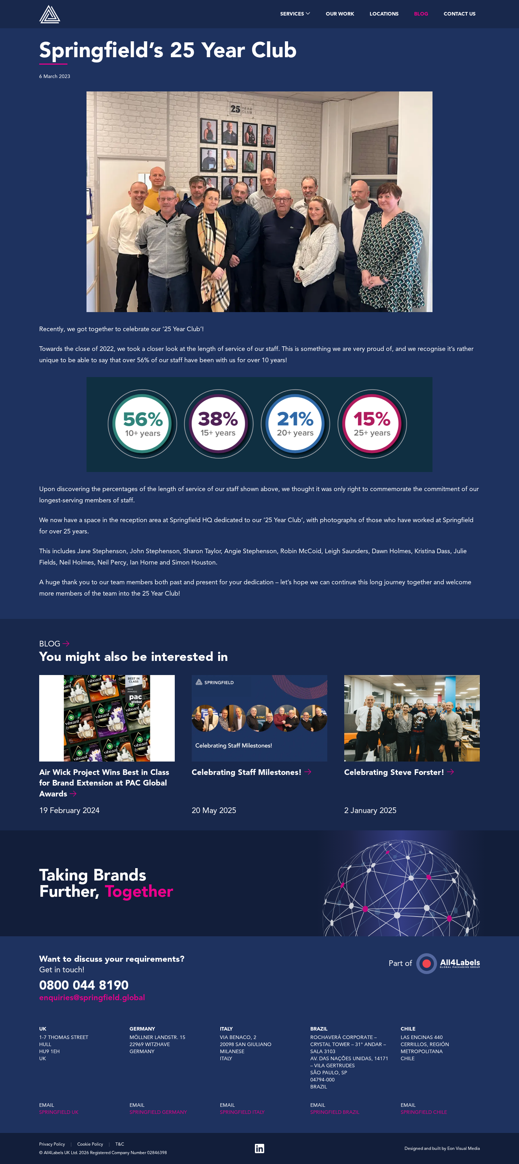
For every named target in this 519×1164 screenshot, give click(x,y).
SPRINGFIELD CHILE (424, 1112)
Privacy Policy (52, 1144)
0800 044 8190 (84, 985)
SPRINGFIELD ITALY (242, 1112)
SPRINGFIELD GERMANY (158, 1112)
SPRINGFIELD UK (58, 1112)
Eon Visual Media (463, 1148)
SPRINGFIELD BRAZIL (334, 1112)
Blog (49, 644)
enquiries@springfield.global (92, 997)
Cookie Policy (90, 1144)
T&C (119, 1144)
